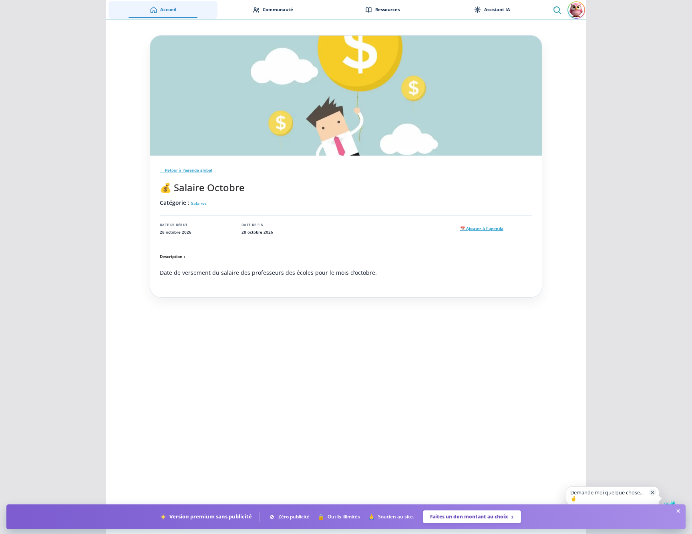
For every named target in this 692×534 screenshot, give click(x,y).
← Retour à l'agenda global (186, 170)
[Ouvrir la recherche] (557, 10)
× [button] (652, 492)
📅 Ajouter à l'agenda (481, 228)
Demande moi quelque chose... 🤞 (607, 495)
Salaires (199, 203)
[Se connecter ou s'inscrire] (576, 10)
